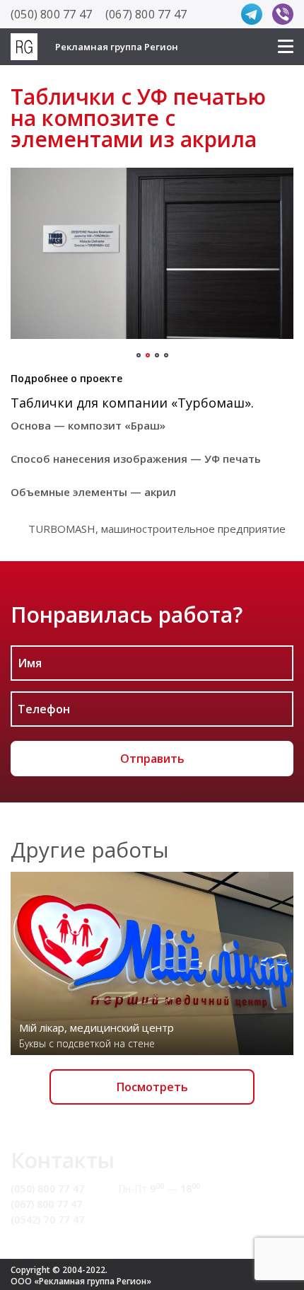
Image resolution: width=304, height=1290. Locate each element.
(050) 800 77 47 (51, 14)
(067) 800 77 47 (146, 14)
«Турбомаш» (211, 402)
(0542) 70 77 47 (47, 1219)
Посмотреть (152, 1087)
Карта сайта (150, 1219)
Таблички (42, 402)
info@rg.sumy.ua (161, 1204)
